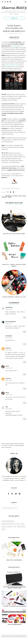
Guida (4, 526)
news (10, 197)
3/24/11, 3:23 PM (8, 350)
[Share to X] (10, 192)
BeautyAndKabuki (10, 321)
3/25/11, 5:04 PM (8, 394)
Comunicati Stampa (11, 195)
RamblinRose (9, 307)
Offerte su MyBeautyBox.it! (14, 624)
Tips (14, 526)
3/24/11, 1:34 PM (8, 337)
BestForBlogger (23, 636)
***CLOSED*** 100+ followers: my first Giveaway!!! (15, 606)
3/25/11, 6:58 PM (8, 408)
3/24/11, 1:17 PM (8, 323)
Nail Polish (22, 195)
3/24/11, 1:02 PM (8, 309)
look (3, 529)
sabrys (7, 366)
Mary (6, 406)
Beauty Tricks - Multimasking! (14, 560)
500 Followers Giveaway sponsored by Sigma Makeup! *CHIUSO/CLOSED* (14, 587)
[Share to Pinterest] (13, 192)
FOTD (22, 523)
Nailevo (4, 197)
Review (9, 526)
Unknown (8, 348)
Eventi (17, 523)
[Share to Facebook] (8, 192)
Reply (24, 317)
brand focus (21, 526)
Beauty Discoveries (8, 521)
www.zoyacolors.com (17, 46)
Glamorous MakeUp (14, 7)
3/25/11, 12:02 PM (8, 380)
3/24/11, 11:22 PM (8, 368)
